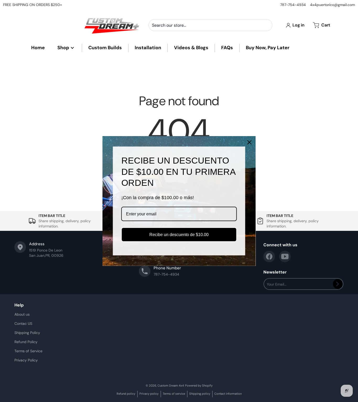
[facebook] (269, 256)
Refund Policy (25, 341)
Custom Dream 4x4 (171, 385)
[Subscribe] (338, 284)
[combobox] (210, 25)
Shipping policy (199, 393)
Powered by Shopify (199, 385)
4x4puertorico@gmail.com (332, 4)
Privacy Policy (26, 360)
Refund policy (126, 393)
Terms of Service (28, 351)
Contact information (228, 393)
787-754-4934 (293, 4)
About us (22, 314)
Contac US (23, 323)
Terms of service (174, 393)
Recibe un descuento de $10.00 (179, 234)
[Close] (249, 142)
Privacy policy (149, 393)
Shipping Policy (27, 332)
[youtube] (285, 256)
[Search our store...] (266, 25)
